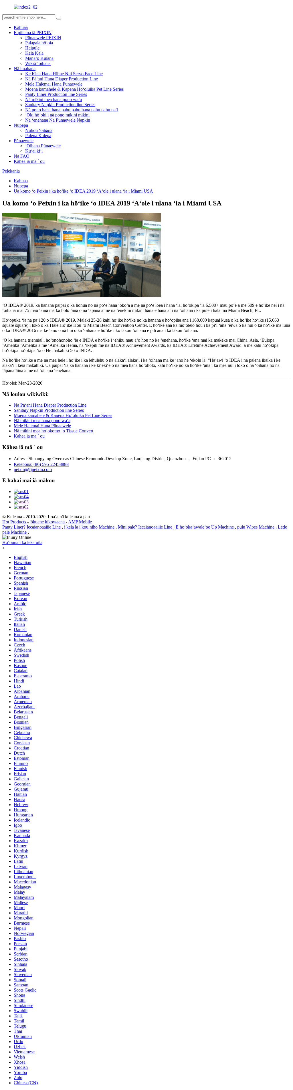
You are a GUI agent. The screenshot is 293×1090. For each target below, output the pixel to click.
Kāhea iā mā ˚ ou (29, 161)
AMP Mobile (80, 521)
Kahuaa (21, 27)
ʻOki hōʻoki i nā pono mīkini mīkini (57, 114)
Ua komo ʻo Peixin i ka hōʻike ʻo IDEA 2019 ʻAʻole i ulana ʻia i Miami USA (83, 191)
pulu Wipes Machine (256, 527)
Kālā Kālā (34, 53)
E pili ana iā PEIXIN (33, 32)
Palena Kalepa (38, 135)
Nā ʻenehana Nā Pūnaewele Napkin (57, 120)
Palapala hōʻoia (39, 42)
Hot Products (14, 521)
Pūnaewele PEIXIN (43, 37)
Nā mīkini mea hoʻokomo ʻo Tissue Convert (53, 430)
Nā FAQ (21, 156)
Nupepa (21, 125)
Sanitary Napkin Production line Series (60, 104)
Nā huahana (24, 68)
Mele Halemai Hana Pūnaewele (53, 84)
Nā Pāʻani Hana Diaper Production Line (61, 78)
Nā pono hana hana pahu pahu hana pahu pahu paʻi (71, 109)
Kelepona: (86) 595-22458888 (41, 464)
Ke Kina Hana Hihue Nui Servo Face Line (64, 73)
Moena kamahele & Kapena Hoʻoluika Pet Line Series (74, 89)
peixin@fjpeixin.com (33, 469)
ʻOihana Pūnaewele (43, 145)
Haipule (32, 48)
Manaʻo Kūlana (39, 58)
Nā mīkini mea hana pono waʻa (53, 99)
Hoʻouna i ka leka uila (22, 542)
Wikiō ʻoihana (38, 63)
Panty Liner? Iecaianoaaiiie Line (32, 527)
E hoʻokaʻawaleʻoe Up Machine (205, 527)
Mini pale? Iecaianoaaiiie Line (145, 527)
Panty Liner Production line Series (56, 94)
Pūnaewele (23, 140)
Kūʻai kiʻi (34, 151)
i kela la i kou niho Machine (90, 527)
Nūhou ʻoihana (38, 130)
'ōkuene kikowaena (48, 521)
